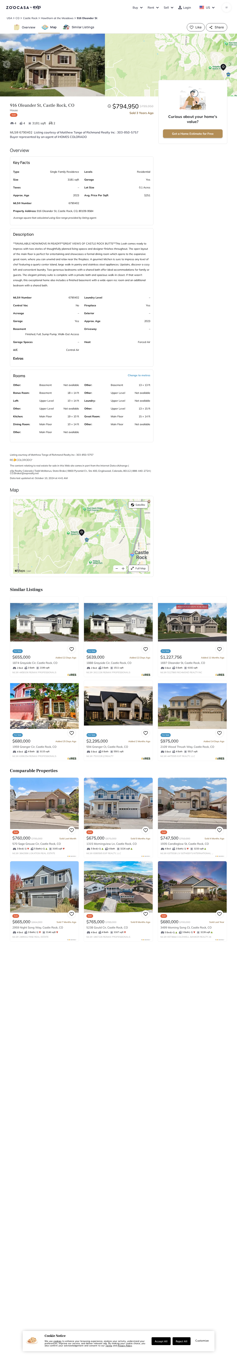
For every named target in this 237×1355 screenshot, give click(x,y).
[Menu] (227, 7)
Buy (135, 7)
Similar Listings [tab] (83, 27)
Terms (108, 1345)
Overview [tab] (28, 27)
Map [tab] (53, 27)
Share (219, 27)
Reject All (181, 1341)
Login (187, 7)
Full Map (140, 568)
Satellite (140, 504)
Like (198, 27)
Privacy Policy (125, 1345)
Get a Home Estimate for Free (193, 134)
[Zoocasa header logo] (23, 7)
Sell (166, 7)
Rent (151, 7)
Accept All (161, 1341)
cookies (57, 1341)
